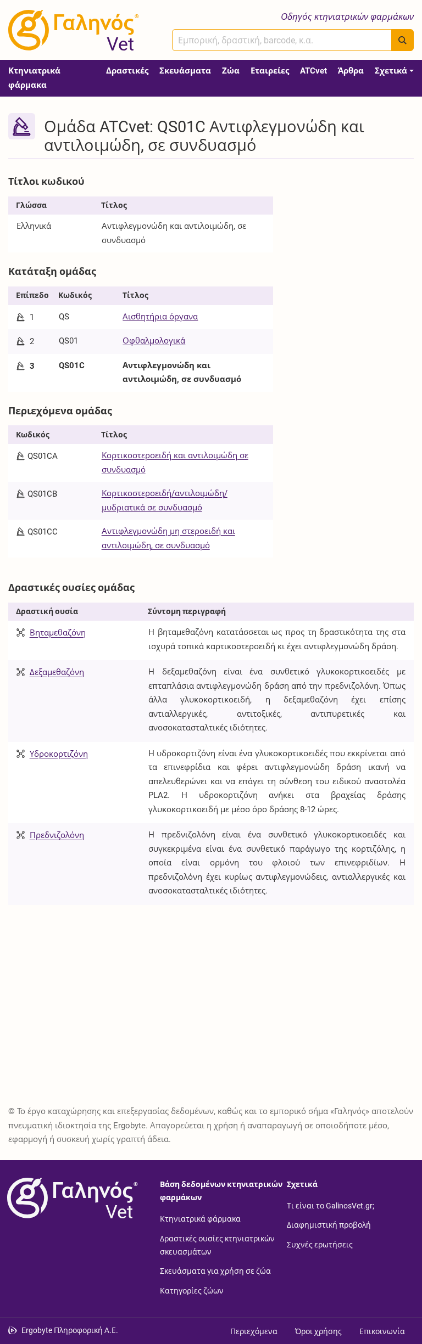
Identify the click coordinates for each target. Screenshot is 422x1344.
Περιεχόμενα (253, 1331)
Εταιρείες (270, 71)
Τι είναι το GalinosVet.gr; (330, 1205)
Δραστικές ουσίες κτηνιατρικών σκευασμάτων (217, 1245)
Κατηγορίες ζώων (192, 1290)
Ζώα (231, 71)
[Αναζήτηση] (402, 40)
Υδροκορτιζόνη (59, 754)
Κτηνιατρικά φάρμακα (34, 78)
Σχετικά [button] (391, 71)
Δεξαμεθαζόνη (57, 673)
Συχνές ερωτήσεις (320, 1244)
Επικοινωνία (382, 1331)
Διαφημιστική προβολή (329, 1225)
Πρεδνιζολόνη (57, 836)
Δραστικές (127, 71)
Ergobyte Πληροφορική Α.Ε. (69, 1330)
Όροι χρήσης (318, 1331)
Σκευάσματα (185, 71)
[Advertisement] (352, 226)
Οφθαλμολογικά (154, 341)
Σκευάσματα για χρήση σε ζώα (215, 1271)
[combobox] (282, 40)
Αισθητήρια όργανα (160, 317)
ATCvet (313, 71)
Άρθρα (351, 71)
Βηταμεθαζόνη (58, 633)
